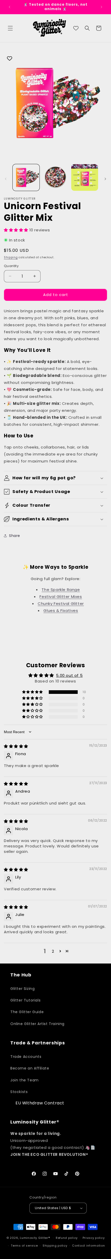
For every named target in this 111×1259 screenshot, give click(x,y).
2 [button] (53, 951)
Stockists (19, 1091)
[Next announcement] (101, 7)
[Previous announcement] (9, 7)
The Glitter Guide (27, 1011)
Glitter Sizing (22, 988)
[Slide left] (5, 179)
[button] (10, 28)
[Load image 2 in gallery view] (55, 177)
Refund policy (67, 1238)
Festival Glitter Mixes (60, 596)
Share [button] (14, 535)
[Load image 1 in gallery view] (26, 177)
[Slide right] (105, 179)
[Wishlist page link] (75, 28)
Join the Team (24, 1080)
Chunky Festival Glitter (61, 603)
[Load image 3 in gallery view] (84, 177)
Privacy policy (94, 1238)
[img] (16, 746)
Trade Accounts (25, 1056)
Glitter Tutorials (25, 1000)
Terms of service (24, 1245)
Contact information (88, 1245)
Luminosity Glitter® (35, 1238)
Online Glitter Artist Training (37, 1023)
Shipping (11, 257)
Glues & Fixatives (60, 610)
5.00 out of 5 (69, 675)
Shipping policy (55, 1245)
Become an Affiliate (29, 1068)
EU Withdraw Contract (39, 1103)
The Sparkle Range (61, 589)
